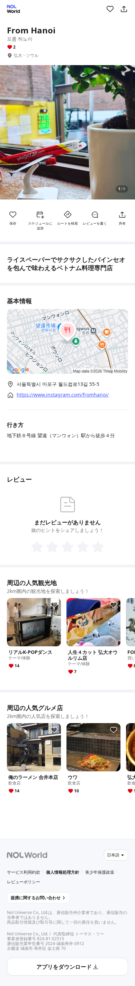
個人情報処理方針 (62, 872)
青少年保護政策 (99, 872)
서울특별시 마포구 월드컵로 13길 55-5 (58, 384)
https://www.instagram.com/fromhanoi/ (63, 395)
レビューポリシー (23, 882)
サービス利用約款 (23, 872)
